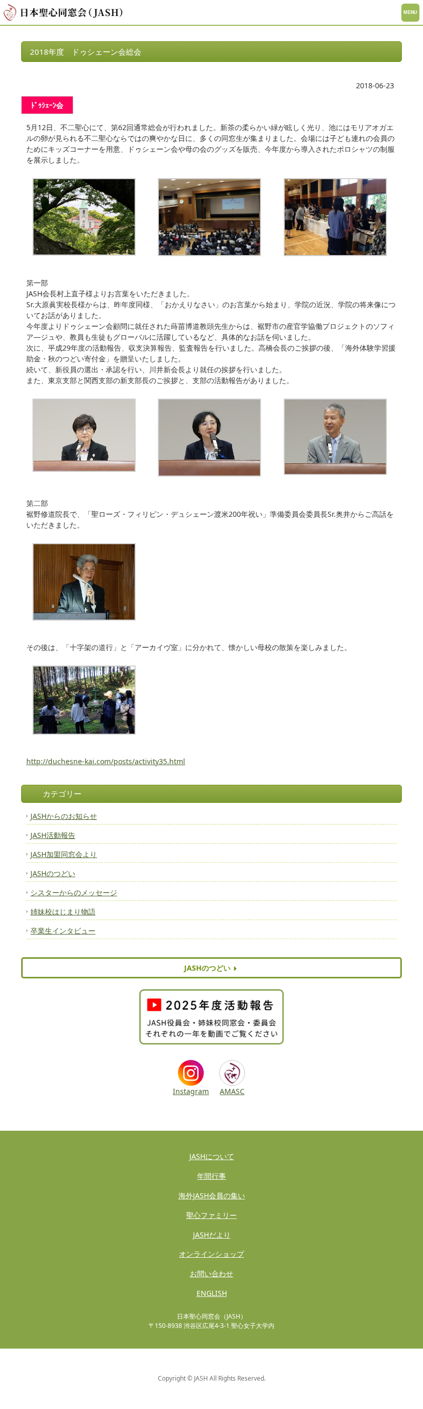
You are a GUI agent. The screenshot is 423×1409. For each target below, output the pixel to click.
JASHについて (211, 1156)
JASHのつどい (52, 873)
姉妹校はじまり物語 (62, 911)
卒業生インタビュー (62, 931)
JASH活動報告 (52, 835)
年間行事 (211, 1176)
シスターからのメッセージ (73, 892)
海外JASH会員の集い (211, 1195)
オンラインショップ (211, 1254)
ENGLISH (212, 1293)
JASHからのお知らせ (63, 816)
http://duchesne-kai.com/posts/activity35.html (105, 761)
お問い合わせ (211, 1273)
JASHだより (212, 1235)
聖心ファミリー (211, 1215)
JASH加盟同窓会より (63, 854)
